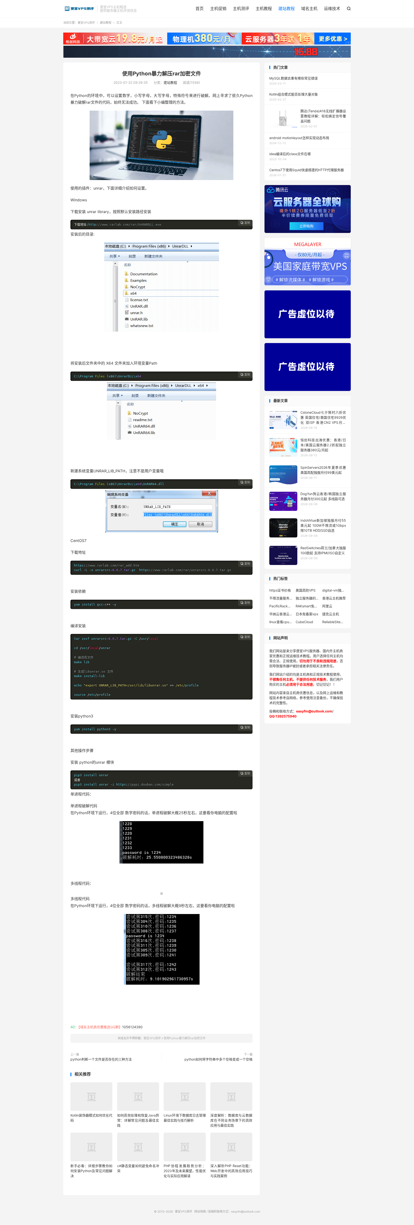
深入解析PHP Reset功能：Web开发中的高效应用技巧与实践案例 (231, 1171)
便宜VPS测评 (79, 8)
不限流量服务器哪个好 (281, 598)
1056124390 (132, 1027)
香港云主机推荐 (334, 598)
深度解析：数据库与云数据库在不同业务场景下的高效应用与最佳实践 (231, 1120)
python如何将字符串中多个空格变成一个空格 (218, 1059)
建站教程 (286, 8)
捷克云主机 (330, 614)
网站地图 (200, 1211)
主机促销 (218, 8)
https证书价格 (280, 590)
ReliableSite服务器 (334, 622)
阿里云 (327, 606)
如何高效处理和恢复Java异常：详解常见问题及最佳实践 (138, 1120)
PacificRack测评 (281, 606)
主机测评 (241, 8)
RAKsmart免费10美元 (308, 606)
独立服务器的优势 (308, 598)
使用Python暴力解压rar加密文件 (161, 73)
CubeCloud (304, 622)
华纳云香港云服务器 (281, 614)
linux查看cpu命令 (281, 622)
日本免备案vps (307, 614)
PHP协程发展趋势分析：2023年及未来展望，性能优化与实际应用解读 (185, 1171)
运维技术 (332, 8)
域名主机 (309, 8)
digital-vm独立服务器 (334, 590)
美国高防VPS (306, 590)
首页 (200, 8)
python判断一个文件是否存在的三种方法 (101, 1059)
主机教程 (264, 8)
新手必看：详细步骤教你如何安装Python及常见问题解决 (91, 1171)
